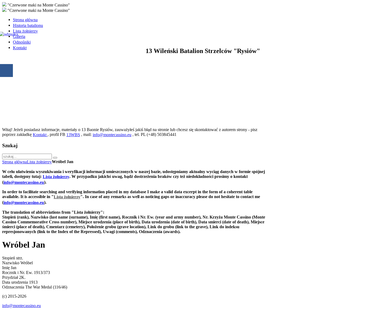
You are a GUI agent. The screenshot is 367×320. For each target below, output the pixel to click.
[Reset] (55, 158)
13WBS (73, 134)
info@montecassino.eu (112, 134)
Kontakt (40, 134)
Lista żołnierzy (39, 162)
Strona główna (14, 162)
